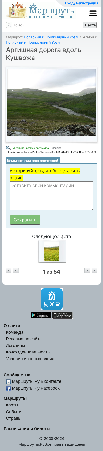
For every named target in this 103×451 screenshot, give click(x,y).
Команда (14, 332)
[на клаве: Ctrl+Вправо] (87, 271)
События (15, 411)
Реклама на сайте (24, 338)
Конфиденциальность (28, 351)
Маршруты (15, 398)
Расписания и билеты (27, 428)
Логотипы (15, 345)
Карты (12, 404)
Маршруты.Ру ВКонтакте (36, 381)
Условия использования (30, 358)
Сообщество (17, 374)
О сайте (12, 325)
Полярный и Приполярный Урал (51, 37)
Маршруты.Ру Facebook (36, 388)
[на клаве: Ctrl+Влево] (16, 271)
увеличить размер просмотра (31, 147)
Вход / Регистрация (81, 3)
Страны (13, 418)
